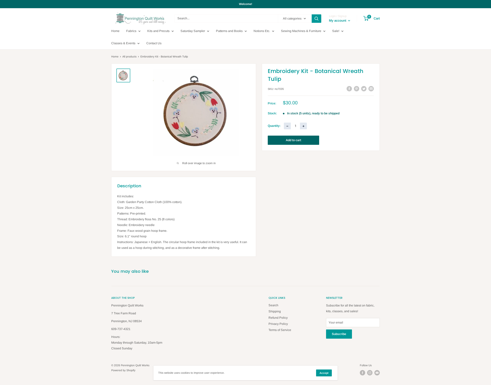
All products (129, 56)
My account (338, 20)
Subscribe (339, 334)
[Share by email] (371, 88)
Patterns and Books (229, 31)
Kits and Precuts (158, 31)
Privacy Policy (278, 323)
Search (273, 305)
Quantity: (274, 126)
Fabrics (131, 31)
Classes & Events (123, 43)
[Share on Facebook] (349, 88)
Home (115, 31)
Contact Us (153, 43)
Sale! (335, 31)
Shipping (275, 311)
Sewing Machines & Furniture (301, 31)
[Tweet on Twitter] (364, 88)
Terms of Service (280, 330)
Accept (324, 372)
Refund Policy (278, 317)
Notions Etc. (262, 31)
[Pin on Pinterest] (356, 88)
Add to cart (293, 140)
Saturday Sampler (192, 31)
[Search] (316, 18)
